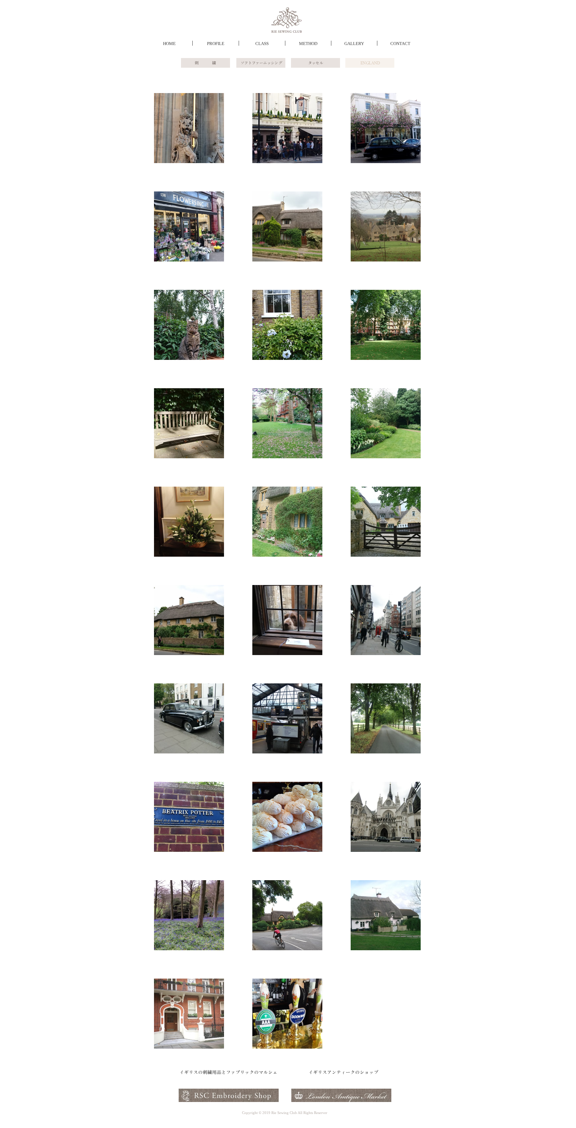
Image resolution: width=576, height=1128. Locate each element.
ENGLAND (370, 63)
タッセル (315, 63)
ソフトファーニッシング (261, 63)
